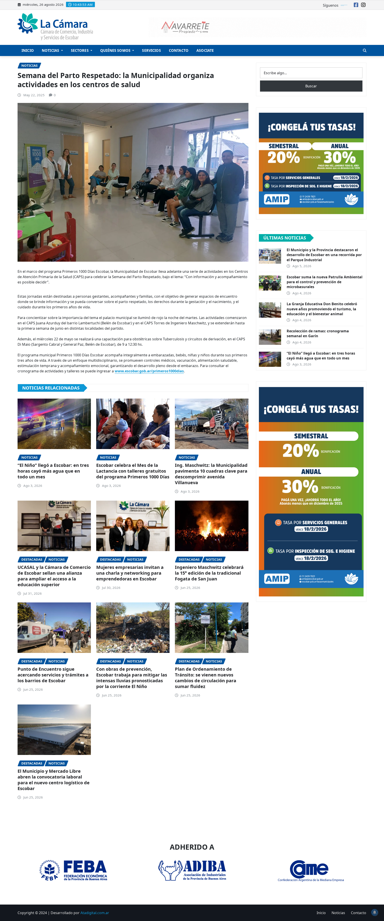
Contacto (178, 50)
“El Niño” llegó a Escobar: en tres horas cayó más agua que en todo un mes (53, 471)
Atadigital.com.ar (94, 912)
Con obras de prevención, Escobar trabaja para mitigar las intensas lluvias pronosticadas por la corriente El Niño (131, 677)
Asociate (205, 50)
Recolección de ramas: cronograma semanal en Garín (318, 333)
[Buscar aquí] (364, 50)
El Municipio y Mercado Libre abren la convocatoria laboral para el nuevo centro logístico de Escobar (54, 779)
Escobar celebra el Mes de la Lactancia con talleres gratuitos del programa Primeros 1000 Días (132, 471)
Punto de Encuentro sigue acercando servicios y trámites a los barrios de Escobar (53, 675)
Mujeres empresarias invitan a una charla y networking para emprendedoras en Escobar (130, 573)
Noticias (51, 50)
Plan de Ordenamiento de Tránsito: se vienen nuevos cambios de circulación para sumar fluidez (205, 677)
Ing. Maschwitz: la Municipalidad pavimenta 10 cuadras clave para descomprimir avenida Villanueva (211, 474)
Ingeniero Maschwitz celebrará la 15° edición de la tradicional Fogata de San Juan (209, 573)
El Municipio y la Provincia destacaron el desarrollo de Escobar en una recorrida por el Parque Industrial (324, 254)
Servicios (151, 50)
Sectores (80, 50)
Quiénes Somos (115, 50)
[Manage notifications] (374, 912)
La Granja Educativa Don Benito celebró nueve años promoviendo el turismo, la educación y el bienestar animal (322, 308)
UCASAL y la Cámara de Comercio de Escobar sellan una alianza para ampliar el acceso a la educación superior (54, 576)
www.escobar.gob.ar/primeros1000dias (149, 371)
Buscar (311, 86)
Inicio (28, 50)
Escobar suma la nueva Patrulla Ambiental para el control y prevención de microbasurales (324, 282)
